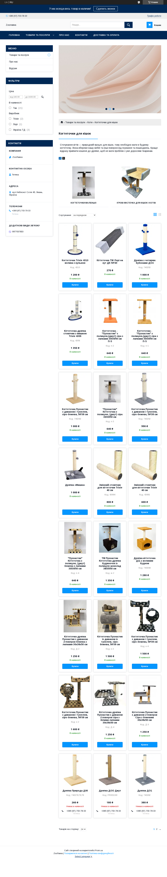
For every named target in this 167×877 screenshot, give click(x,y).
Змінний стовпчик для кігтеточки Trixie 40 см (109, 487)
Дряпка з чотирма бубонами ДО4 (144, 261)
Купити (75, 285)
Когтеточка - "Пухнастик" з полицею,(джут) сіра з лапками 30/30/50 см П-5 (110, 336)
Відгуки (13, 68)
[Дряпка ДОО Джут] (110, 770)
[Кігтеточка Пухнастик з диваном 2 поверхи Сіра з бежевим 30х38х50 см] (145, 691)
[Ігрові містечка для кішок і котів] (136, 182)
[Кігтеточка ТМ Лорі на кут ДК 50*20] (110, 240)
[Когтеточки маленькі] (83, 182)
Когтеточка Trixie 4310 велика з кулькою (75, 261)
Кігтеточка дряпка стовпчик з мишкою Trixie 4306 (75, 333)
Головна (14, 35)
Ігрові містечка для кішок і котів (136, 203)
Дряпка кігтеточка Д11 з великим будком (144, 561)
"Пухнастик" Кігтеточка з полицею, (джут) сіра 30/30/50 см (109, 413)
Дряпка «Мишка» (75, 485)
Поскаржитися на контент (75, 853)
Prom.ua (99, 850)
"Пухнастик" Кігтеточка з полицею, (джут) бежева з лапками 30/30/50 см (75, 563)
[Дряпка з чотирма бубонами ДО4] (145, 240)
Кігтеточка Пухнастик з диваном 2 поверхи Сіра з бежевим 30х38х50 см (144, 716)
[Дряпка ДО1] (145, 770)
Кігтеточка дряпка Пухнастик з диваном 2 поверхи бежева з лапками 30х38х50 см (75, 640)
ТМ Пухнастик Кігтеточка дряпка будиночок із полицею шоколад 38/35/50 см (110, 563)
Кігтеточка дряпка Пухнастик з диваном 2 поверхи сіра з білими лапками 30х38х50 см (110, 717)
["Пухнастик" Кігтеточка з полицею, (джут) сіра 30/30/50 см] (110, 388)
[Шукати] (128, 25)
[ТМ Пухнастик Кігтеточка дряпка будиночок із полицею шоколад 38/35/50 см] (110, 537)
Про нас (64, 35)
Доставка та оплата (106, 35)
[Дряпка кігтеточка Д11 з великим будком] (145, 537)
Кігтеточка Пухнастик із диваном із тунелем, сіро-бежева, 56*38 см (110, 640)
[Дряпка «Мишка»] (75, 464)
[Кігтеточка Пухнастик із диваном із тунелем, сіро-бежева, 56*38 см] (110, 616)
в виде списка (159, 215)
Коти (89, 122)
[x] (63, 158)
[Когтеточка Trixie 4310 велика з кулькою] (75, 240)
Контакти (81, 35)
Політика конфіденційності (101, 853)
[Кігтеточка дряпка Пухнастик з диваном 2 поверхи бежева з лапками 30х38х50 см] (75, 616)
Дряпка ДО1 (144, 790)
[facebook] (60, 158)
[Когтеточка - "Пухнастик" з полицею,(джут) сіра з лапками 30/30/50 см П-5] (110, 310)
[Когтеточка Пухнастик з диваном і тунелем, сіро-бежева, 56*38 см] (75, 388)
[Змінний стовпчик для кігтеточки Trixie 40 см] (110, 464)
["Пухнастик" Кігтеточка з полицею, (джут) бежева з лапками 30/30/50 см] (75, 537)
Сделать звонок (105, 8)
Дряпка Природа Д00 (75, 790)
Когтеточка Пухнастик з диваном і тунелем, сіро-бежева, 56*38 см (75, 412)
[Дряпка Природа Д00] (75, 770)
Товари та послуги (38, 35)
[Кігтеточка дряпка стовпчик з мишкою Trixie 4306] (75, 310)
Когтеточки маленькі (83, 203)
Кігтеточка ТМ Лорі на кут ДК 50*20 (110, 261)
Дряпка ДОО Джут (110, 790)
